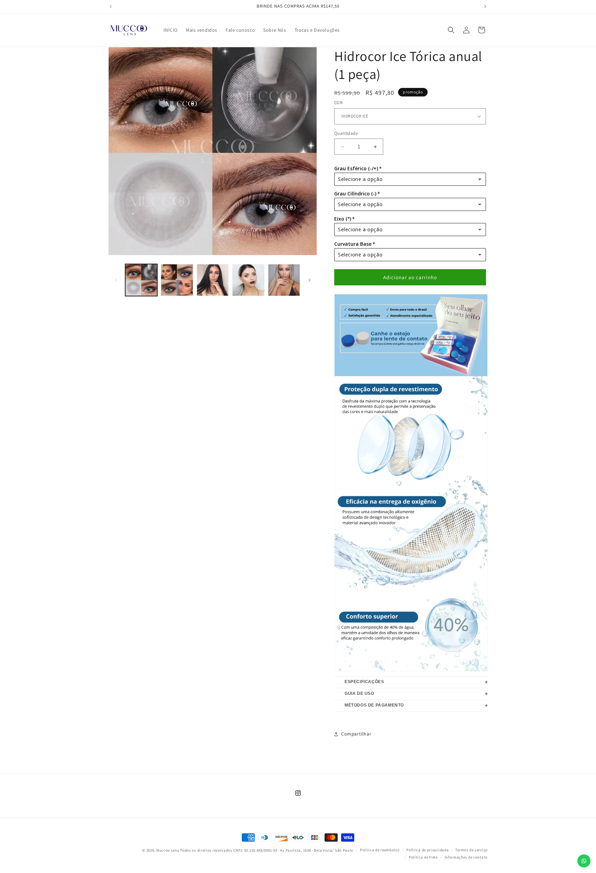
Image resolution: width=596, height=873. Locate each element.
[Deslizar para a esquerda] (115, 280)
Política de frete (423, 857)
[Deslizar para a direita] (309, 280)
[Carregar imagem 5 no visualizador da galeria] (284, 280)
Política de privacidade (427, 849)
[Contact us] (583, 860)
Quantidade (346, 133)
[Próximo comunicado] (485, 6)
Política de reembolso (380, 849)
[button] (451, 30)
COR (338, 102)
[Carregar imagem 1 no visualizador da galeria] (141, 280)
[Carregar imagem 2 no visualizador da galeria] (177, 280)
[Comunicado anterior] (110, 6)
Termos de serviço (471, 849)
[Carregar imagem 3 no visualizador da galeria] (213, 280)
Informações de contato (466, 857)
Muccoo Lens (167, 850)
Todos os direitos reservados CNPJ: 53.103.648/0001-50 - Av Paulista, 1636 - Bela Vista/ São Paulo (266, 850)
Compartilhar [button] (356, 734)
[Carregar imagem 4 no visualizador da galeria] (248, 280)
